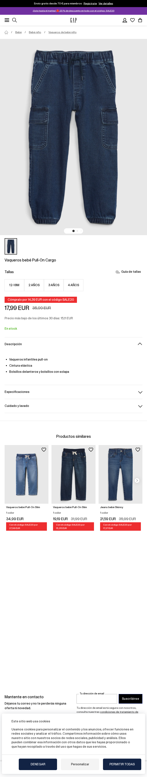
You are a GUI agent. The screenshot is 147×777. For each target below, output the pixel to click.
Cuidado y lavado (17, 406)
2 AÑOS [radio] (34, 285)
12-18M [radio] (14, 285)
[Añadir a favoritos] (44, 450)
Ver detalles (106, 3)
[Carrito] (140, 20)
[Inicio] (6, 32)
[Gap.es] (73, 20)
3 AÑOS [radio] (54, 285)
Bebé (18, 32)
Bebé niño (35, 32)
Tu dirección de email (92, 693)
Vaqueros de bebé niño (62, 32)
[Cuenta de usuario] (124, 20)
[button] (73, 231)
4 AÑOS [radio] (73, 285)
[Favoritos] (132, 20)
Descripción (13, 344)
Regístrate (90, 3)
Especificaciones (17, 392)
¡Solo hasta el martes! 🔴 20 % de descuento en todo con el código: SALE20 (73, 10)
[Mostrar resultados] (14, 20)
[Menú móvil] (7, 20)
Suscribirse (130, 699)
